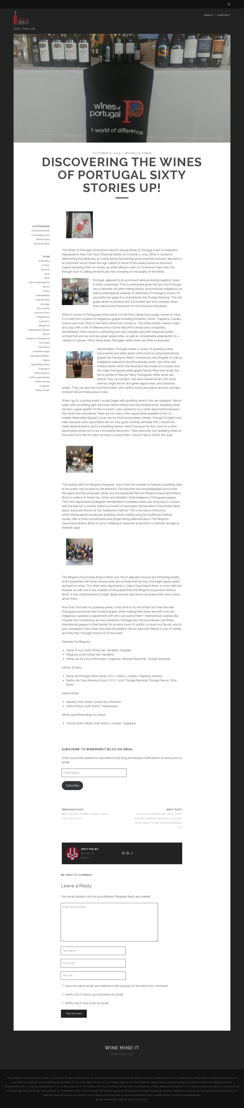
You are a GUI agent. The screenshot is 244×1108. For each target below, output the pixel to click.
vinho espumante (39, 377)
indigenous (43, 317)
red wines (44, 347)
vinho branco (42, 373)
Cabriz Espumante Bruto (39, 284)
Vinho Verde (42, 381)
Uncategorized (40, 235)
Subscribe (72, 785)
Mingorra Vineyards (38, 338)
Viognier (44, 386)
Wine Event (43, 239)
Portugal (44, 342)
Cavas (46, 291)
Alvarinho (44, 261)
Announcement (40, 230)
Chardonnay (42, 299)
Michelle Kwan (138, 153)
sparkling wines (40, 364)
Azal (47, 273)
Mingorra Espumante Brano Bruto (39, 329)
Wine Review (42, 243)
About (209, 15)
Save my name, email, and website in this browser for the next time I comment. (117, 986)
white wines (42, 390)
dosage (45, 304)
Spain (46, 360)
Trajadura (44, 368)
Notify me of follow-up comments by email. (94, 994)
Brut (47, 278)
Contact (223, 15)
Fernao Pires (42, 312)
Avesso (45, 269)
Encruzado (43, 308)
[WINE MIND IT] (21, 23)
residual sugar (41, 351)
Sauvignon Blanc (40, 355)
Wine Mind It (122, 1048)
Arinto (46, 265)
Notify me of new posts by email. (87, 1003)
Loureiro (44, 321)
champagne (43, 295)
